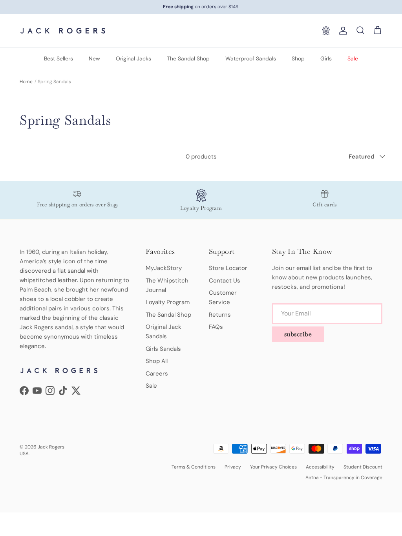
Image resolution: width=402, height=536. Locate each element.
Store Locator (228, 268)
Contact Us (224, 280)
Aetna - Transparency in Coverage (343, 477)
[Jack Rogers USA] (63, 30)
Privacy (233, 467)
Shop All (157, 361)
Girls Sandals (163, 349)
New (94, 58)
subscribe (298, 334)
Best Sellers (58, 58)
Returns (220, 315)
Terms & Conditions (194, 467)
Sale (352, 58)
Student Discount (363, 467)
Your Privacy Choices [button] (273, 467)
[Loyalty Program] (325, 30)
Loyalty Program (168, 302)
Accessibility (320, 467)
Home (26, 81)
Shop (298, 58)
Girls (326, 58)
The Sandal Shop (188, 58)
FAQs (216, 327)
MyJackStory (164, 268)
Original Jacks (133, 58)
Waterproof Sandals (250, 58)
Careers (157, 373)
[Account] (341, 30)
